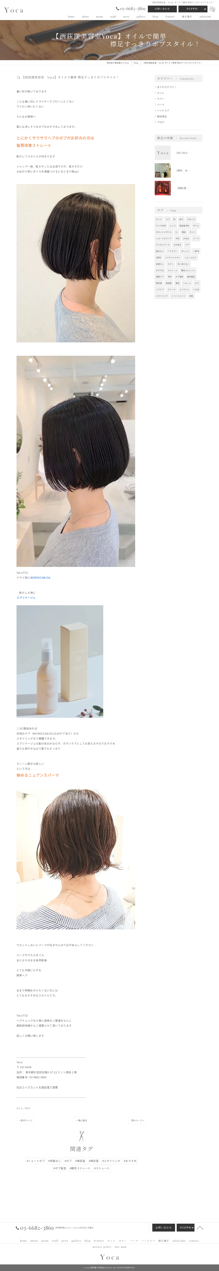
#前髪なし (54, 1161)
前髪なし (160, 264)
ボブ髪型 (179, 276)
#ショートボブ (36, 1161)
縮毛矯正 (162, 116)
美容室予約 (184, 225)
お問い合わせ (162, 8)
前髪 (191, 295)
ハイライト (184, 289)
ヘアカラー (172, 251)
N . (177, 232)
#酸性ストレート (80, 1168)
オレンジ (185, 251)
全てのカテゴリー (167, 87)
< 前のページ (25, 1120)
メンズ (173, 225)
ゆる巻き (177, 244)
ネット (192, 232)
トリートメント (178, 295)
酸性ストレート (188, 270)
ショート (187, 283)
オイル (196, 225)
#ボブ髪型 (60, 1168)
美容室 (169, 283)
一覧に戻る (81, 1120)
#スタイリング (111, 1161)
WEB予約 (192, 8)
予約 (170, 276)
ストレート (172, 270)
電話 (184, 232)
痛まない (160, 251)
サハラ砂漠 (161, 225)
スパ (168, 219)
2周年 (158, 257)
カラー (160, 98)
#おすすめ (130, 1161)
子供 (177, 238)
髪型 (177, 283)
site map (120, 1246)
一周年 (196, 251)
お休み (186, 238)
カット (20, 1108)
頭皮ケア (160, 276)
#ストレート (102, 1168)
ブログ (27, 1108)
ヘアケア (160, 289)
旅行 (181, 219)
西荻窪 (159, 283)
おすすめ (160, 270)
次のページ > (137, 1120)
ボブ (197, 283)
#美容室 (80, 1161)
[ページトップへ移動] (200, 1227)
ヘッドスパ (163, 110)
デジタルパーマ (163, 244)
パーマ (160, 104)
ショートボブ (190, 257)
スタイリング (162, 295)
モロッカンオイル (164, 232)
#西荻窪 (94, 1161)
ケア (187, 244)
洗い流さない (183, 264)
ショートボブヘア (164, 238)
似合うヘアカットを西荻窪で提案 (37, 1087)
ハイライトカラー (173, 257)
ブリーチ (172, 289)
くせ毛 (196, 289)
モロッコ (191, 219)
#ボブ (68, 1161)
